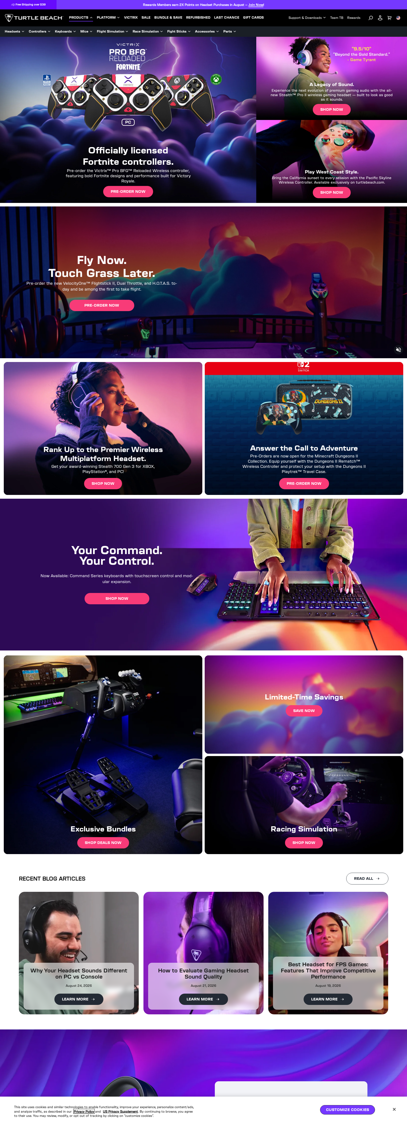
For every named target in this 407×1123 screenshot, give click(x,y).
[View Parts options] (235, 31)
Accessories (205, 31)
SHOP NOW (103, 483)
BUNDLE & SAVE (168, 17)
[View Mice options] (91, 31)
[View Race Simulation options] (161, 31)
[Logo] (34, 18)
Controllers (37, 31)
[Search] (370, 18)
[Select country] (398, 18)
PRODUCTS (78, 18)
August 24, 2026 (79, 986)
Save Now (304, 710)
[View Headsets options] (23, 31)
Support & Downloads (305, 18)
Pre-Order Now (128, 191)
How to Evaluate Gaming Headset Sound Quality (203, 973)
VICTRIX (131, 17)
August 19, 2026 (328, 986)
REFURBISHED (198, 17)
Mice (84, 31)
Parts (227, 31)
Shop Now (331, 109)
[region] (203, 1110)
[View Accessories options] (218, 31)
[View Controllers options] (49, 31)
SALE (146, 17)
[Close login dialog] (247, 671)
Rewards (353, 18)
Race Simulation (146, 31)
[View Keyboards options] (75, 31)
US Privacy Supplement (120, 1111)
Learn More (75, 999)
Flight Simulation (110, 31)
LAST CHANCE (226, 17)
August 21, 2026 (203, 986)
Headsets (12, 31)
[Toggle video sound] (398, 349)
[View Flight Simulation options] (127, 31)
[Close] (394, 1109)
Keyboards (63, 31)
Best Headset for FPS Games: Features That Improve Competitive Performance (328, 970)
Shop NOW (304, 842)
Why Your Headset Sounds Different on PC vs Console (78, 973)
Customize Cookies (347, 1109)
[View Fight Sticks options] (189, 31)
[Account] (380, 18)
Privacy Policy (84, 1111)
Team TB (336, 18)
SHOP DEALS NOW (103, 842)
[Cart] (389, 18)
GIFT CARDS (253, 17)
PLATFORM (106, 18)
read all (363, 878)
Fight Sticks (177, 31)
